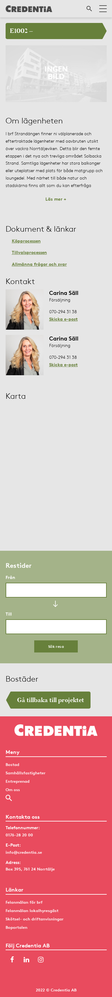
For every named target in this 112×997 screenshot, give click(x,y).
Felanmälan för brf (24, 902)
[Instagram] (40, 960)
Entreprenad (18, 781)
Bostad (12, 764)
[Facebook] (12, 960)
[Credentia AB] (29, 8)
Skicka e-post (63, 319)
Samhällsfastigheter (25, 772)
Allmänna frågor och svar (39, 264)
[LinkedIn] (26, 960)
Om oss (13, 789)
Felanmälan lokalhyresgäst (32, 910)
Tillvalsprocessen (29, 252)
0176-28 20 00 (19, 834)
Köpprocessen (26, 240)
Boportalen (16, 927)
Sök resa (56, 646)
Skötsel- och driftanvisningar (34, 918)
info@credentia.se (24, 852)
